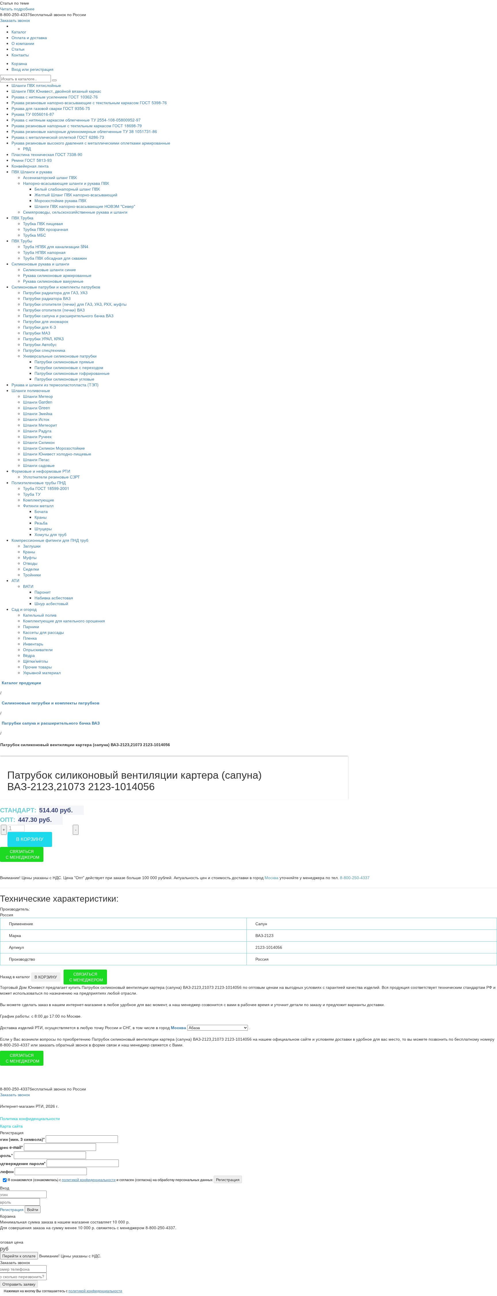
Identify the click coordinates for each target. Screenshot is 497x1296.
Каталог (19, 32)
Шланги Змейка (37, 413)
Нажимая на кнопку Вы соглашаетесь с (62, 1290)
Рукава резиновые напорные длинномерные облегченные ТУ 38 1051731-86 (84, 131)
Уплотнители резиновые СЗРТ (51, 477)
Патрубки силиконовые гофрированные (72, 373)
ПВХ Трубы (22, 241)
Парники (31, 626)
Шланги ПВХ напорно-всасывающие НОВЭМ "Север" (85, 206)
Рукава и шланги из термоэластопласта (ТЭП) (55, 384)
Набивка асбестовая (54, 598)
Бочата (41, 511)
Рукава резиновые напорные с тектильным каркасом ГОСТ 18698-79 (77, 125)
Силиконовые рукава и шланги (40, 264)
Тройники (32, 574)
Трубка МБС (34, 235)
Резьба (41, 523)
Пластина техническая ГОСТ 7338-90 (47, 154)
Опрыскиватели (38, 649)
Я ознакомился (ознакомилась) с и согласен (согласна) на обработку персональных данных (110, 1179)
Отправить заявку (18, 1284)
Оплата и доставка (29, 37)
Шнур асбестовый (51, 603)
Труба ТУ (32, 494)
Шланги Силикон (39, 442)
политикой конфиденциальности (89, 1179)
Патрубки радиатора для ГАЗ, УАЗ (55, 292)
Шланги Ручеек (37, 436)
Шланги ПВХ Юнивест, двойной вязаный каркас (56, 91)
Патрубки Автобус (40, 344)
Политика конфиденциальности (30, 1118)
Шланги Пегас (36, 459)
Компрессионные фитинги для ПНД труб (50, 540)
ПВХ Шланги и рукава (32, 171)
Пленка (30, 638)
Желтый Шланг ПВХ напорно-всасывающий (76, 194)
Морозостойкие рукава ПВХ (60, 200)
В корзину (29, 839)
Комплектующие (38, 500)
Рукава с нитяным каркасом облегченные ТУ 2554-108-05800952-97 (76, 120)
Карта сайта (11, 1126)
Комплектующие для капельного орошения (64, 621)
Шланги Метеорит (40, 425)
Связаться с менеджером (22, 854)
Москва (179, 1027)
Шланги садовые (39, 465)
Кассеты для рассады (43, 632)
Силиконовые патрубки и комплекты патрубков (56, 287)
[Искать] (54, 80)
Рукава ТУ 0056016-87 (33, 114)
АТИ (15, 580)
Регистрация (12, 1209)
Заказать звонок (15, 20)
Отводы (30, 563)
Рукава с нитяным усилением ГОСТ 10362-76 (55, 97)
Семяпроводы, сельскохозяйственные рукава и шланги (75, 212)
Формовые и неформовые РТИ (41, 471)
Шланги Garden (37, 402)
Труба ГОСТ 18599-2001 (46, 488)
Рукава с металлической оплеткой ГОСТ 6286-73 (58, 137)
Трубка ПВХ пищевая (43, 223)
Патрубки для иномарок (45, 321)
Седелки (31, 569)
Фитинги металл (38, 505)
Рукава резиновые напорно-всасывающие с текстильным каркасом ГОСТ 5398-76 (89, 102)
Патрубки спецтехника (44, 350)
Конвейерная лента (30, 166)
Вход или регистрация (32, 69)
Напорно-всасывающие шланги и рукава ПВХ (66, 183)
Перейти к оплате (19, 1256)
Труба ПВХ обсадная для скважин (55, 258)
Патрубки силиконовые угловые (64, 379)
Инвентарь (33, 644)
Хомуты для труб (50, 534)
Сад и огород (24, 609)
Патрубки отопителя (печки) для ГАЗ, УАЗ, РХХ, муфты (75, 304)
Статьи (18, 49)
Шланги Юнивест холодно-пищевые (57, 454)
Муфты (30, 557)
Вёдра (29, 655)
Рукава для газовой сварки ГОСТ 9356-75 (51, 108)
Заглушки (32, 546)
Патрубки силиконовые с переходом (69, 367)
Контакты (20, 55)
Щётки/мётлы (35, 661)
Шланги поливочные (31, 390)
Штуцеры (43, 528)
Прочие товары (37, 667)
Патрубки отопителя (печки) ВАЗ (54, 310)
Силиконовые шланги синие (49, 269)
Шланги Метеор (38, 396)
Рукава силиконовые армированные (57, 275)
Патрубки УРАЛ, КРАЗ (43, 338)
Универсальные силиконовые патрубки (60, 356)
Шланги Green (36, 408)
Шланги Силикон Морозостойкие (54, 448)
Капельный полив (39, 615)
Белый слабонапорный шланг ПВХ (67, 189)
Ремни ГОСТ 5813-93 (32, 160)
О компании (23, 43)
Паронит (43, 592)
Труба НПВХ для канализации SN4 (55, 246)
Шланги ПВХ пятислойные (36, 85)
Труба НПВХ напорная (44, 252)
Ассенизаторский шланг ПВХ (50, 177)
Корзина (19, 63)
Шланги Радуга (37, 431)
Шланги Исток (36, 419)
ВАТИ (28, 586)
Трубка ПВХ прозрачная (45, 229)
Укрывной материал (42, 672)
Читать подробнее (17, 9)
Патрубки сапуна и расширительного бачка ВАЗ (68, 315)
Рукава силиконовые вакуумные (53, 281)
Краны (41, 517)
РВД (27, 148)
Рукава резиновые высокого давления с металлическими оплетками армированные (91, 143)
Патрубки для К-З (39, 327)
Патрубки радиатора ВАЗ (46, 298)
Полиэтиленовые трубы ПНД (39, 482)
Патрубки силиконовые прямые (64, 361)
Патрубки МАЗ (36, 333)
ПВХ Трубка (22, 218)
